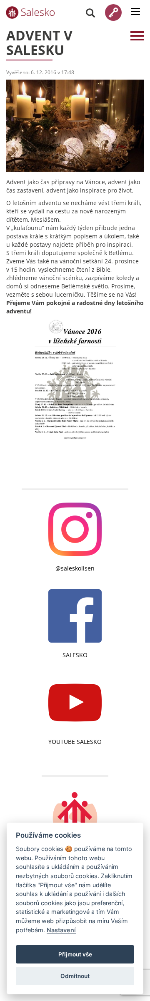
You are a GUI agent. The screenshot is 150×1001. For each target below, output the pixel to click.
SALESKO (75, 655)
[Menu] (135, 11)
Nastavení (61, 929)
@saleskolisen (75, 568)
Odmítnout (75, 976)
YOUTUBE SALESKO (75, 742)
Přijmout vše (75, 954)
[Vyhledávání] (90, 12)
